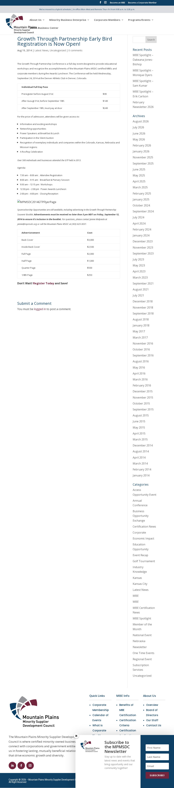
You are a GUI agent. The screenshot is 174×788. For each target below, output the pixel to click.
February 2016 (142, 385)
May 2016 (139, 367)
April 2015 (139, 433)
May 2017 (139, 331)
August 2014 (141, 451)
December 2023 (143, 241)
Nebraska (139, 641)
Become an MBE (117, 3)
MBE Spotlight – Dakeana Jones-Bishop (143, 59)
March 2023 (140, 277)
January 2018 (141, 325)
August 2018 (141, 319)
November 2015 (143, 397)
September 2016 (143, 355)
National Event (142, 635)
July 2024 (138, 217)
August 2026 (141, 121)
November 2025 (143, 157)
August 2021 (141, 289)
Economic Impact (143, 538)
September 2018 (143, 313)
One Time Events (143, 653)
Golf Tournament (144, 561)
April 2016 (139, 373)
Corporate (139, 532)
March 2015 (140, 439)
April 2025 (139, 181)
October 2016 (141, 349)
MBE (136, 596)
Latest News (41, 50)
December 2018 (143, 301)
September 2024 (143, 211)
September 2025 (143, 163)
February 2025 (142, 193)
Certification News (144, 526)
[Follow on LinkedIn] (12, 765)
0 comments (75, 50)
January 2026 (141, 151)
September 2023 (143, 253)
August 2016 (141, 361)
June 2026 (139, 133)
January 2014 (141, 475)
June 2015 (139, 421)
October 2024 (141, 205)
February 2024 (142, 229)
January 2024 (141, 235)
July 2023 (138, 259)
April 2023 (139, 271)
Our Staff (152, 720)
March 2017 (140, 337)
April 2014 (139, 457)
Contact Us (153, 725)
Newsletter (140, 647)
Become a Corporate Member (142, 3)
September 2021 (143, 283)
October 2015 (141, 403)
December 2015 (143, 391)
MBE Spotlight (142, 618)
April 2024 (139, 223)
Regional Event (142, 659)
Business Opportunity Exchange (141, 515)
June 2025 (139, 169)
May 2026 (139, 139)
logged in (40, 309)
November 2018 (143, 307)
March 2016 (140, 379)
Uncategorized (58, 50)
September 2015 (143, 409)
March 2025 (140, 187)
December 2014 (143, 445)
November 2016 (143, 343)
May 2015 (139, 427)
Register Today (43, 283)
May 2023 (139, 265)
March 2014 (140, 463)
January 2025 (141, 199)
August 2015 (141, 415)
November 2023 (143, 247)
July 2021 (138, 295)
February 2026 (142, 145)
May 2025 (139, 175)
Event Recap (140, 555)
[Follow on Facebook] (21, 765)
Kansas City (140, 584)
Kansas (137, 578)
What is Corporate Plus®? (99, 730)
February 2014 (142, 469)
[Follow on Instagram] (30, 765)
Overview (152, 705)
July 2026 (138, 127)
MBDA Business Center (44, 28)
